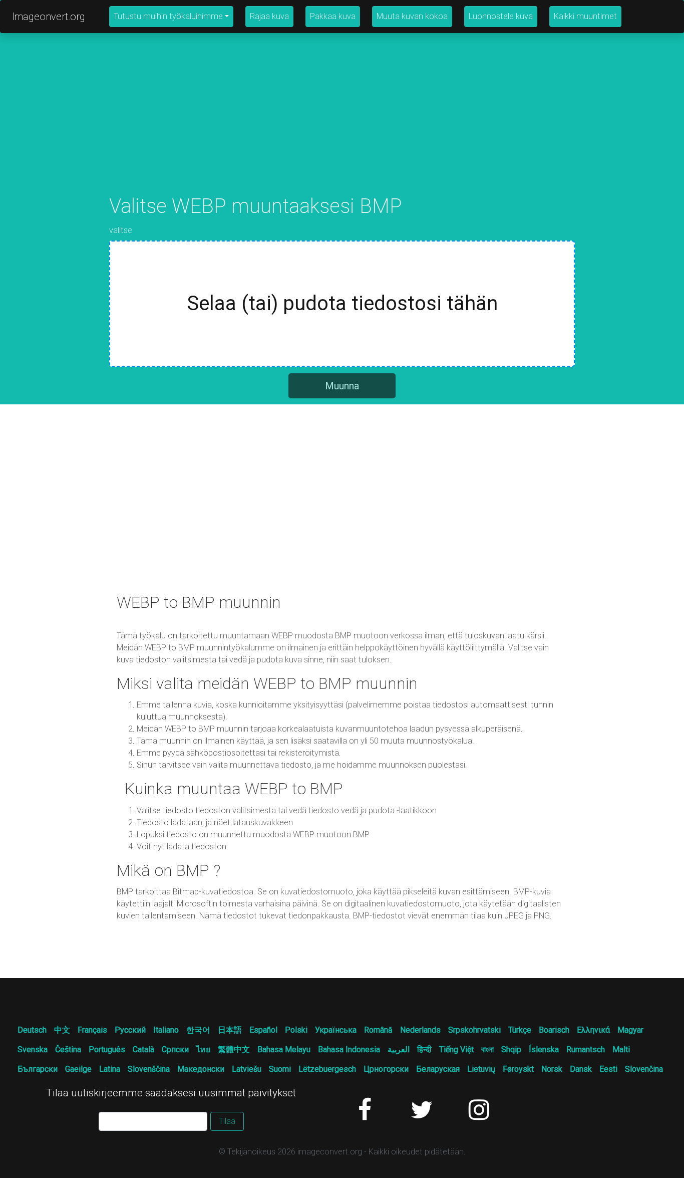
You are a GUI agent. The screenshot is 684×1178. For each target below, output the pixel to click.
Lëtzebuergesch (327, 1069)
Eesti (608, 1069)
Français (92, 1030)
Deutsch (32, 1030)
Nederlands (420, 1030)
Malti (621, 1049)
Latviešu (246, 1069)
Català (143, 1049)
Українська (336, 1030)
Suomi (280, 1069)
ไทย (203, 1049)
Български (38, 1069)
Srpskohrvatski (474, 1030)
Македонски (200, 1069)
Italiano (166, 1030)
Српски (175, 1049)
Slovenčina (644, 1069)
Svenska (33, 1049)
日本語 (230, 1030)
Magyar (630, 1030)
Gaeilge (78, 1069)
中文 (62, 1030)
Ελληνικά (593, 1030)
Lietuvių (481, 1069)
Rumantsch (585, 1049)
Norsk (551, 1069)
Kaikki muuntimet (585, 16)
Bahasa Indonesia (349, 1049)
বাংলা (487, 1049)
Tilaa (227, 1121)
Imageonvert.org (48, 17)
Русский (130, 1030)
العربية (399, 1049)
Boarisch (554, 1030)
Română (378, 1030)
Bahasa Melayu (283, 1049)
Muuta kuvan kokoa (412, 16)
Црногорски (386, 1069)
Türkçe (519, 1030)
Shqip (511, 1049)
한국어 (198, 1030)
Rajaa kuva (269, 16)
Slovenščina (149, 1069)
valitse (120, 230)
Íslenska (544, 1049)
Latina (109, 1069)
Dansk (581, 1069)
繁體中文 (234, 1049)
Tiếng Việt (456, 1049)
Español (263, 1030)
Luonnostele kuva (501, 16)
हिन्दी (424, 1049)
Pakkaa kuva (333, 16)
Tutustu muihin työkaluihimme (168, 16)
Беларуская (438, 1069)
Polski (296, 1030)
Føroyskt (518, 1069)
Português (107, 1049)
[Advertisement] (342, 124)
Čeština (68, 1049)
